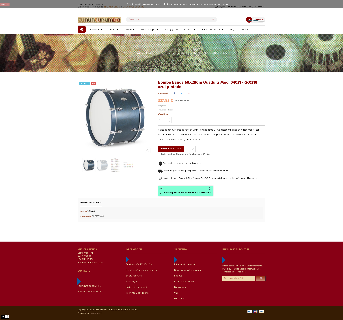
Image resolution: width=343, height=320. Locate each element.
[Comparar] (193, 149)
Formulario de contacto (89, 286)
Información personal (184, 264)
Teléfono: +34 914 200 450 (139, 264)
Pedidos (178, 276)
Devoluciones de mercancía (187, 270)
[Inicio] (82, 29)
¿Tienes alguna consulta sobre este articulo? (185, 193)
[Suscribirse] (261, 278)
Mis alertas (179, 299)
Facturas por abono (184, 282)
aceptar (5, 4)
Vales (177, 293)
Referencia (85, 216)
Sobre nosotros (134, 276)
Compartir (174, 93)
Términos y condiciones (89, 292)
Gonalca (91, 211)
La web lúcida (96, 313)
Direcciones (180, 287)
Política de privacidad (136, 287)
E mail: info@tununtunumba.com (142, 270)
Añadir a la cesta (171, 149)
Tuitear (181, 93)
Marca (83, 211)
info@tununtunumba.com (90, 263)
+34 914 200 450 (86, 259)
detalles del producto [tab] (91, 202)
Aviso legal (131, 282)
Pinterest (189, 93)
